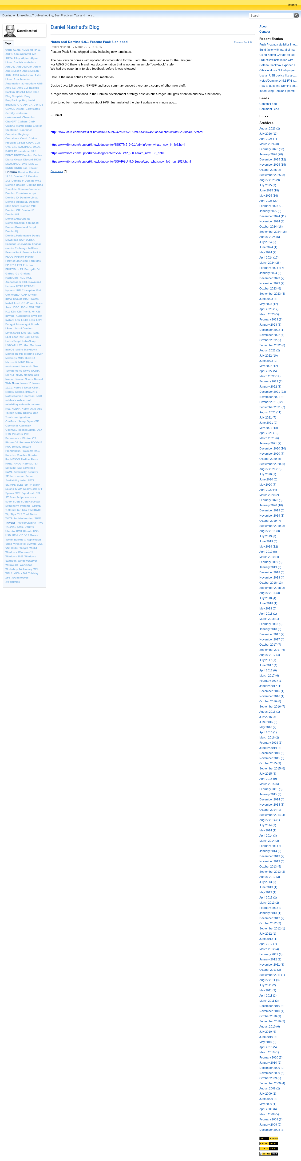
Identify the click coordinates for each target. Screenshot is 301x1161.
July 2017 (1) (267, 660)
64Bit (8, 49)
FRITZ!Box (12, 269)
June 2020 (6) (268, 479)
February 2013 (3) (270, 908)
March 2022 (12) (270, 376)
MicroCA (30, 358)
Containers (12, 138)
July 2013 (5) (267, 882)
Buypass (10, 104)
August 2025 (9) (269, 180)
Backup (10, 92)
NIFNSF (10, 374)
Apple (37, 66)
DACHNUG (25, 146)
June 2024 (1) (268, 247)
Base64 (20, 92)
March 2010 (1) (269, 1052)
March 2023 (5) (269, 314)
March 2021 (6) (269, 438)
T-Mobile (10, 510)
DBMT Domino (23, 155)
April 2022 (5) (268, 371)
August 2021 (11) (270, 412)
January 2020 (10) (271, 505)
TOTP (8, 518)
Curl (37, 142)
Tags (8, 43)
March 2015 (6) (269, 784)
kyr (40, 315)
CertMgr (10, 113)
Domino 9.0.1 (33, 180)
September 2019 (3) (272, 526)
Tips (13, 514)
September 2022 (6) (272, 345)
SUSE (16, 501)
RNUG (17, 463)
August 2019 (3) (269, 531)
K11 (7, 311)
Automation (12, 83)
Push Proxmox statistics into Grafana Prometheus (278, 44)
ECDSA (30, 239)
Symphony (12, 505)
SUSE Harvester (30, 501)
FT (21, 269)
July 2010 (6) (267, 1031)
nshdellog (11, 404)
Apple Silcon (13, 70)
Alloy (17, 58)
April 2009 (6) (268, 1109)
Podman (25, 442)
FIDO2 (9, 256)
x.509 (24, 573)
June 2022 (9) (268, 360)
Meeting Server (33, 353)
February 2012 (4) (270, 954)
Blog (36, 92)
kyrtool (9, 320)
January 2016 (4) (270, 748)
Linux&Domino (23, 328)
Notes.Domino (14, 396)
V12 (26, 535)
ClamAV (10, 125)
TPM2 (38, 518)
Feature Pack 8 (32, 252)
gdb (33, 269)
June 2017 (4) (268, 665)
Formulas (35, 260)
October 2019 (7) (270, 520)
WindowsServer (27, 560)
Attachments (22, 79)
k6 (33, 311)
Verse (8, 543)
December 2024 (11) (272, 216)
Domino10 (28, 210)
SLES (20, 484)
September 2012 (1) (272, 928)
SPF (40, 488)
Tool (26, 514)
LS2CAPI (10, 345)
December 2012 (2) (271, 918)
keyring (10, 315)
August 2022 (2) (269, 350)
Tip (7, 514)
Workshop (26, 564)
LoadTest (18, 336)
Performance (13, 438)
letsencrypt (23, 324)
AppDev (10, 66)
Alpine (25, 58)
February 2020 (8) (270, 500)
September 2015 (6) (272, 768)
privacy (16, 446)
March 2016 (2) (269, 737)
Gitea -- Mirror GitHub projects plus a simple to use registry (278, 70)
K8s (38, 311)
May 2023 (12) (268, 304)
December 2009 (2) (271, 1068)
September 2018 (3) (272, 588)
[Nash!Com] (278, 1148)
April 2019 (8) (268, 551)
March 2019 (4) (269, 557)
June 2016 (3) (268, 722)
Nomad (9, 379)
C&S (14, 146)
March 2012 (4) (269, 949)
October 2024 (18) (271, 226)
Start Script (17, 497)
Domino (11, 172)
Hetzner (10, 286)
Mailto (19, 349)
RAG (37, 450)
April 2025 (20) (268, 200)
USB (8, 535)
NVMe (25, 408)
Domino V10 (28, 206)
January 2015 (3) (270, 794)
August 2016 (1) (269, 711)
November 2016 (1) (271, 696)
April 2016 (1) (268, 732)
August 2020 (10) (270, 469)
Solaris (9, 488)
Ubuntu (29, 526)
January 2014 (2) (270, 851)
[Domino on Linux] (278, 1143)
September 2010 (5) (272, 1021)
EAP (21, 239)
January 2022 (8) (270, 386)
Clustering (11, 130)
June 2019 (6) (268, 541)
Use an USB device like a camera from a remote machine (278, 75)
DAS (33, 151)
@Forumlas (12, 581)
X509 (17, 573)
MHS (21, 358)
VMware (31, 543)
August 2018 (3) (269, 593)
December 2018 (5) (271, 572)
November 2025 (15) (272, 164)
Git (38, 269)
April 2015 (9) (268, 778)
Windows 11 (25, 552)
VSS (40, 543)
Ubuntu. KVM (13, 531)
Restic (35, 459)
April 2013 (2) (268, 897)
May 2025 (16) (268, 195)
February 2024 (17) (271, 268)
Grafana (25, 273)
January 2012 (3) (270, 959)
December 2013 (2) (271, 856)
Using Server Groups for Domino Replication (278, 55)
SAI (19, 467)
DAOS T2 (11, 151)
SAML (9, 472)
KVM (34, 315)
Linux (8, 328)
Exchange (21, 248)
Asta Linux (26, 75)
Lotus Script (13, 341)
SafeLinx (10, 467)
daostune (24, 151)
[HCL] (278, 1138)
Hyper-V (10, 290)
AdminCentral (22, 54)
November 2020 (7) (271, 453)
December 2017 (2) (271, 634)
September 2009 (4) (272, 1083)
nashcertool (12, 366)
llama (36, 332)
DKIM (37, 159)
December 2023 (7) (271, 278)
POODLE (36, 442)
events (9, 248)
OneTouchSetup (15, 421)
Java (8, 307)
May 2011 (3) (267, 990)
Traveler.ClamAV (26, 522)
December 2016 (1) (271, 691)
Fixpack (19, 256)
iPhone (30, 303)
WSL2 (8, 573)
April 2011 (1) (268, 995)
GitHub (9, 273)
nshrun (36, 404)
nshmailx (24, 404)
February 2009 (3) (270, 1119)
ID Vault (32, 294)
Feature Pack (13, 252)
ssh (32, 493)
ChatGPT (11, 121)
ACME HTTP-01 (31, 49)
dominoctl (32, 222)
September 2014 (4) (272, 815)
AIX (34, 54)
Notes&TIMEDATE (26, 391)
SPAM (18, 488)
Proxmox (27, 450)
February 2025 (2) (270, 206)
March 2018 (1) (269, 618)
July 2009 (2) (267, 1093)
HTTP (19, 286)
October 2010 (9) (270, 1016)
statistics (30, 497)
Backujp (34, 87)
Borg (27, 96)
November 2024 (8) (271, 221)
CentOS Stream (14, 108)
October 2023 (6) (270, 288)
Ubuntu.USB (31, 531)
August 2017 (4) (269, 655)
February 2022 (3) (270, 381)
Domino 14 (20, 176)
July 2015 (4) (267, 773)
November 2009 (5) (271, 1073)
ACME (16, 49)
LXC (20, 345)
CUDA (30, 142)
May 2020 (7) (267, 484)
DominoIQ (11, 231)
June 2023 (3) (268, 299)
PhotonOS (11, 442)
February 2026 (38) (271, 149)
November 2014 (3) (271, 804)
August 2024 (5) (269, 237)
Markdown (30, 349)
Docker (33, 168)
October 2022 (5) (270, 340)
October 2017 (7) (270, 644)
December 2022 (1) (271, 329)
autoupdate (28, 83)
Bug (24, 100)
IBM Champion (25, 290)
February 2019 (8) (270, 562)
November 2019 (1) (271, 515)
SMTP (28, 484)
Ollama (27, 412)
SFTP (31, 480)
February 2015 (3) (270, 789)
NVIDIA (16, 408)
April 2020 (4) (268, 489)
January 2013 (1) (270, 913)
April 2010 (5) (268, 1047)
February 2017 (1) (270, 680)
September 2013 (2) (272, 871)
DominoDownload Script (20, 227)
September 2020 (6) (272, 464)
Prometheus (12, 450)
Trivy (40, 522)
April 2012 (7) (268, 944)
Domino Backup (15, 184)
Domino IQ (12, 197)
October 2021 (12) (271, 402)
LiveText (26, 332)
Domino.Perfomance (18, 235)
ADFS (8, 54)
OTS (8, 434)
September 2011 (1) (272, 975)
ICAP (24, 294)
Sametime (29, 467)
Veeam (34, 535)
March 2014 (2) (269, 840)
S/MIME (36, 505)
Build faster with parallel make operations (278, 49)
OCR (33, 408)
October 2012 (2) (270, 923)
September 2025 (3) (272, 175)
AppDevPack (24, 66)
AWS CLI (22, 87)
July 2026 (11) (268, 133)
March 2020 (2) (269, 495)
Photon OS (29, 438)
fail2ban (33, 248)
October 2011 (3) (270, 969)
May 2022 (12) (268, 366)
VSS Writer (11, 548)
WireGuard (12, 564)
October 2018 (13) (271, 582)
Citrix (32, 121)
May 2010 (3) (267, 1042)
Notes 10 (25, 383)
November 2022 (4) (271, 335)
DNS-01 (33, 163)
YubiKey (33, 573)
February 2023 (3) (270, 319)
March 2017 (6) (269, 675)
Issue (39, 303)
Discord (28, 159)
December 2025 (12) (272, 159)
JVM (31, 307)
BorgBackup (13, 100)
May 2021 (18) (268, 428)
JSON (24, 307)
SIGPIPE (10, 484)
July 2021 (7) (267, 417)
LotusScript (29, 341)
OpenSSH (25, 425)
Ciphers (23, 121)
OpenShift (11, 425)
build (31, 100)
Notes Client (32, 387)
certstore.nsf (13, 117)
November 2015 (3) (271, 758)
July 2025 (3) (267, 185)
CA (30, 104)
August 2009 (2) (269, 1088)
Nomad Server (24, 379)
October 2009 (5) (270, 1078)
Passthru (17, 434)
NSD (39, 396)
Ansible (18, 62)
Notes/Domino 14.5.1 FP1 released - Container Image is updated (278, 80)
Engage (36, 244)
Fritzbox (28, 265)
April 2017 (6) (268, 670)
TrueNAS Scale (14, 526)
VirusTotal (19, 543)
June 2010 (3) (268, 1037)
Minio (29, 362)
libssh (35, 324)
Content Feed (268, 104)
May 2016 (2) (267, 727)
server (20, 476)
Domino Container (29, 189)
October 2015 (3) (270, 763)
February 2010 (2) (270, 1057)
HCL (22, 277)
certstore (22, 113)
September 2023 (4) (272, 293)
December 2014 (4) (271, 799)
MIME (21, 362)
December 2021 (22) (272, 391)
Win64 (33, 548)
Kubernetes (23, 315)
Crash (24, 138)
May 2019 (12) (268, 546)
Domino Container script (20, 193)
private (26, 446)
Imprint (292, 5)
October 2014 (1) (270, 809)
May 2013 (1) (267, 892)
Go (17, 273)
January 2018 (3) (270, 629)
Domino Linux (29, 197)
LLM (8, 336)
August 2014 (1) (269, 820)
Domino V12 (12, 210)
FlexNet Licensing (16, 260)
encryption (24, 244)
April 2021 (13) (268, 433)
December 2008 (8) (271, 1129)
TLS (19, 514)
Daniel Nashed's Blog (75, 27)
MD (21, 353)
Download (11, 239)
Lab (17, 320)
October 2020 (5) (270, 459)
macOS (9, 349)
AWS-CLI (10, 87)
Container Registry (17, 134)
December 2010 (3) (271, 1006)
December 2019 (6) (271, 510)
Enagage (10, 244)
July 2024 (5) (267, 242)
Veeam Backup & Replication (23, 539)
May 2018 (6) (267, 608)
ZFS (7, 577)
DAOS (36, 146)
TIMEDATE (34, 510)
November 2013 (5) (271, 861)
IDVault (17, 298)
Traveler (10, 522)
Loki (27, 336)
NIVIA (19, 374)
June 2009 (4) (268, 1098)
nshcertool (24, 400)
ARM (8, 75)
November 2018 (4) (271, 577)
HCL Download (31, 282)
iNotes (35, 298)
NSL (8, 408)
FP (7, 265)
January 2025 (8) (270, 211)
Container (26, 130)
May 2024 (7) (267, 252)
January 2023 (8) (270, 324)
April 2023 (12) (268, 309)
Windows (11, 552)
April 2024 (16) (268, 257)
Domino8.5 (12, 214)
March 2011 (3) (269, 1000)
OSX (39, 429)
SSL (38, 493)
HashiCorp (12, 277)
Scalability (20, 472)
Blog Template (14, 96)
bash (29, 92)
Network (26, 366)
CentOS (38, 104)
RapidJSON (12, 459)
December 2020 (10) (272, 448)
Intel (17, 303)
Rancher (10, 455)
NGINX (35, 370)
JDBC (15, 307)
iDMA (8, 298)
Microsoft (11, 362)
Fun (26, 269)
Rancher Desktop (27, 455)
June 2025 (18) (269, 190)
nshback (10, 400)
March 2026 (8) (269, 144)
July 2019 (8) (267, 536)
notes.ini (29, 396)
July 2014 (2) (267, 825)
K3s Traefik (24, 311)
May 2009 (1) (267, 1104)
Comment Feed (269, 109)
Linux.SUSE (12, 332)
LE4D (24, 320)
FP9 (19, 265)
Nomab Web (31, 374)
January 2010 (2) (270, 1062)
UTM (15, 535)
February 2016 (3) (270, 742)
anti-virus (30, 62)
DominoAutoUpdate (17, 218)
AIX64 (8, 58)
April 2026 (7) (268, 139)
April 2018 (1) (268, 613)
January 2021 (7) (270, 443)
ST (7, 497)
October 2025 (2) (270, 169)
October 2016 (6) (270, 701)
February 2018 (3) (270, 624)
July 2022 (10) (268, 355)
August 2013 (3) (269, 877)
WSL (36, 569)
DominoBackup (15, 222)
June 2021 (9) (268, 422)
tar (18, 510)
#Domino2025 (20, 577)
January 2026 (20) (271, 154)
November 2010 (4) (271, 1011)
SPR (17, 493)
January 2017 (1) (270, 686)
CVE (8, 146)
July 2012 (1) (267, 933)
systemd (25, 505)
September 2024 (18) (273, 231)
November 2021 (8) (271, 397)
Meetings (11, 358)
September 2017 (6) (272, 649)
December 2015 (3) (271, 753)
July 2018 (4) (267, 598)
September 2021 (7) (272, 407)
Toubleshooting (23, 518)
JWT (37, 307)
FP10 (13, 265)
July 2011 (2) (267, 985)
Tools (33, 514)
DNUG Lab (21, 168)
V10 (21, 535)
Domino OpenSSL (16, 201)
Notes (15, 383)
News (26, 370)
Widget (24, 548)
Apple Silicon (30, 70)
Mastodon (11, 353)
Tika (24, 510)
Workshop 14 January (18, 569)
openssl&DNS (27, 429)
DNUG (9, 168)
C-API (24, 104)
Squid (25, 493)
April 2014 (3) (268, 835)
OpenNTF (33, 421)
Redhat (25, 459)
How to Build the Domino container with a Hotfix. (278, 86)
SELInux (10, 476)
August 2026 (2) (269, 128)
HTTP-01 (29, 286)
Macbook (35, 345)
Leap (32, 320)
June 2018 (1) (268, 603)
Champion (28, 117)
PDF (26, 434)
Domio (36, 235)
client (28, 125)
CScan (21, 142)
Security (33, 472)
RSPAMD (28, 463)
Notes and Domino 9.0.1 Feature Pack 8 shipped (89, 42)
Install (9, 303)
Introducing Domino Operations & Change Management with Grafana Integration (278, 91)
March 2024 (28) (270, 262)
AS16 (15, 75)
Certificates (33, 108)
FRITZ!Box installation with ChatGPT (278, 60)
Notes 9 (18, 387)
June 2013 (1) (268, 887)
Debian (37, 155)
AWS (40, 83)
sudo (8, 501)
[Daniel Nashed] (278, 1154)
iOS (23, 303)
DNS (24, 163)
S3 (36, 463)
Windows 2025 (14, 556)
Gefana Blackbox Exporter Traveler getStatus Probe (278, 65)
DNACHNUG (13, 163)
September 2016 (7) (272, 706)
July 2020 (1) (267, 474)
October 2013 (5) (270, 866)
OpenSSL (11, 429)
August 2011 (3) (269, 980)
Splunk (9, 493)
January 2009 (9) (270, 1124)
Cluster (37, 125)
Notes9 (9, 391)
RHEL (8, 463)
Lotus (35, 336)
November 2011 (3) (271, 964)
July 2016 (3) (267, 717)
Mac (26, 345)
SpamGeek (30, 488)
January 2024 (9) (270, 273)
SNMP (36, 484)
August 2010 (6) (269, 1026)
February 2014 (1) (270, 846)
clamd (20, 125)
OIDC (18, 412)
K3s (13, 311)
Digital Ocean (13, 159)
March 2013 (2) (269, 902)
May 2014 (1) (267, 830)
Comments (57, 171)
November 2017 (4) (271, 639)
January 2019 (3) (270, 567)
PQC (8, 446)
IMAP (26, 298)
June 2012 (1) (268, 938)
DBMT (9, 155)
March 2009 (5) (269, 1114)
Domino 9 (18, 180)
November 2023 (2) (271, 283)
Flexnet (29, 256)
